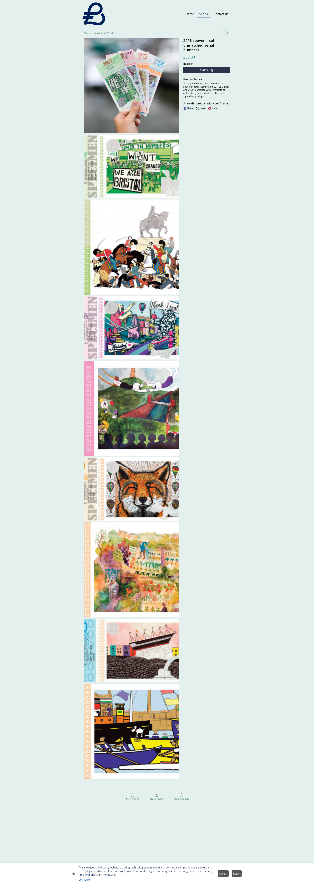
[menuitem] (223, 33)
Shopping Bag (181, 798)
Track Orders (157, 798)
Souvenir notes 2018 (105, 32)
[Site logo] (93, 13)
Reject (237, 873)
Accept (223, 873)
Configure (84, 879)
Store (87, 32)
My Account (132, 798)
